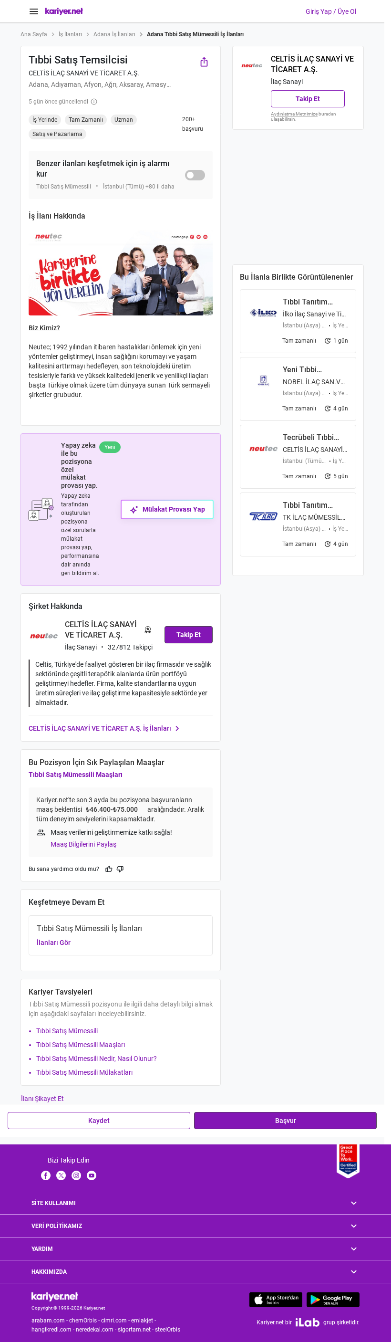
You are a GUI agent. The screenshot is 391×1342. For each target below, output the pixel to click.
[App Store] (275, 1299)
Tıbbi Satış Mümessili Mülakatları (84, 1072)
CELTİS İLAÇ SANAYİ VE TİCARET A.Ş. (84, 73)
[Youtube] (91, 1175)
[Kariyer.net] (54, 1296)
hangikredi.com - (53, 1329)
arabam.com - (50, 1320)
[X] (61, 1175)
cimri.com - (116, 1320)
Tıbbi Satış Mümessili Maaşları (76, 774)
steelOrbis (167, 1329)
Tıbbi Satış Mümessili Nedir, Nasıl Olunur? (96, 1058)
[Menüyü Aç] (34, 11)
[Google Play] (333, 1299)
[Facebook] (46, 1175)
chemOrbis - (85, 1320)
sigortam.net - (136, 1329)
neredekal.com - (97, 1329)
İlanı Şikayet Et (42, 1098)
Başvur (285, 1120)
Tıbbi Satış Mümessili (67, 1031)
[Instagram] (76, 1175)
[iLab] (307, 1322)
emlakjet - (144, 1320)
